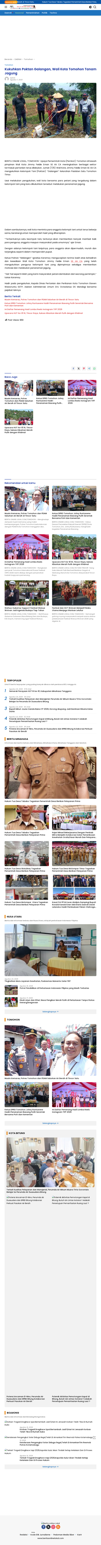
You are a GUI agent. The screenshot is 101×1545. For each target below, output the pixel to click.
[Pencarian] (94, 7)
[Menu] (6, 7)
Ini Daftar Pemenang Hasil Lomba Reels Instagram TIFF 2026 (33, 309)
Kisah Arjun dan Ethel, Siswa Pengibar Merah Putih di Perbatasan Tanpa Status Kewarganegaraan (57, 1001)
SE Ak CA (76, 261)
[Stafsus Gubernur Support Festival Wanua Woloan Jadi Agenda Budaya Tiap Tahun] (27, 592)
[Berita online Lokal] (22, 7)
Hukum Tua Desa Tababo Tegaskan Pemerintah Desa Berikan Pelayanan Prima (32, 2)
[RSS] (58, 1527)
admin (12, 78)
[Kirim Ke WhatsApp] (94, 368)
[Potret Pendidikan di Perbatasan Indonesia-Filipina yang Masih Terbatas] (11, 990)
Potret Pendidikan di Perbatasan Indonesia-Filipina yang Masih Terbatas (54, 988)
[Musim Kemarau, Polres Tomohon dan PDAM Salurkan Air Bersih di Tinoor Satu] (19, 388)
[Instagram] (53, 1527)
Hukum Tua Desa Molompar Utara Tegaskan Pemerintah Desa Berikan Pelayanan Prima (26, 903)
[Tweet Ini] (79, 368)
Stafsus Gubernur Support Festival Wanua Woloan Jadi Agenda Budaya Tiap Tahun (25, 609)
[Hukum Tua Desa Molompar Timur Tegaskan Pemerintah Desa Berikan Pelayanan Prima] (74, 853)
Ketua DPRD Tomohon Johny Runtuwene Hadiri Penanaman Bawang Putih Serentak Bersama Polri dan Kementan (49, 304)
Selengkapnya (49, 1011)
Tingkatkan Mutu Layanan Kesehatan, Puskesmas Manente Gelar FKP (37, 981)
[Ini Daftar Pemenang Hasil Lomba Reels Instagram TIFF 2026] (82, 388)
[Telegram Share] (89, 368)
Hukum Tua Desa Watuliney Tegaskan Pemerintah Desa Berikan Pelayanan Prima (25, 869)
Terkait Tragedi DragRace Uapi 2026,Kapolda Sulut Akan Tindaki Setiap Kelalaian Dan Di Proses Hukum (54, 1459)
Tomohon (9, 65)
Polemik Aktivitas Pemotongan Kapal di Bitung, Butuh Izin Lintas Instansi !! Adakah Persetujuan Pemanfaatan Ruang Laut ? (48, 720)
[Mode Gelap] (90, 7)
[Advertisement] (50, 36)
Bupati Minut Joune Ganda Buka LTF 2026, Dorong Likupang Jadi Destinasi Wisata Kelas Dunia (51, 710)
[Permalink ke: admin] (7, 78)
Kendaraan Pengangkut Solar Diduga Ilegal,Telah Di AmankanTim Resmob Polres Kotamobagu (55, 1443)
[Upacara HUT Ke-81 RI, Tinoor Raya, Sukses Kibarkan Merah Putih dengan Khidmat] (19, 417)
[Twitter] (48, 1527)
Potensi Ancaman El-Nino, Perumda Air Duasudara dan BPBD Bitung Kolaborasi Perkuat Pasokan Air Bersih (50, 730)
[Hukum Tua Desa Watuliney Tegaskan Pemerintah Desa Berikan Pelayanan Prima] (27, 853)
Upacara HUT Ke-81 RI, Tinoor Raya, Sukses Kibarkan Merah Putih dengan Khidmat (44, 313)
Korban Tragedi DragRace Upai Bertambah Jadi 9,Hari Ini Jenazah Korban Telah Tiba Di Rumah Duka (55, 1430)
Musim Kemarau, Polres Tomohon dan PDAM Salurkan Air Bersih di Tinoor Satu (42, 299)
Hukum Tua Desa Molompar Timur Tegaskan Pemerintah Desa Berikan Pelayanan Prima (73, 869)
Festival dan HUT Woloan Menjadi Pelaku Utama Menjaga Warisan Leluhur (71, 609)
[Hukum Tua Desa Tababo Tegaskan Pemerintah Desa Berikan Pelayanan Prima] (50, 773)
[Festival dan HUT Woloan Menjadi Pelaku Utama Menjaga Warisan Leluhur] (74, 592)
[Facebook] (43, 1527)
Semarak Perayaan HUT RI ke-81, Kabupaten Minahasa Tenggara (40, 691)
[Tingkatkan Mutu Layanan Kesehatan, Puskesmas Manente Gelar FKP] (50, 950)
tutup (33, 1532)
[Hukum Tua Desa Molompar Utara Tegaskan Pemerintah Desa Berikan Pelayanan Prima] (27, 887)
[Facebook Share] (73, 368)
